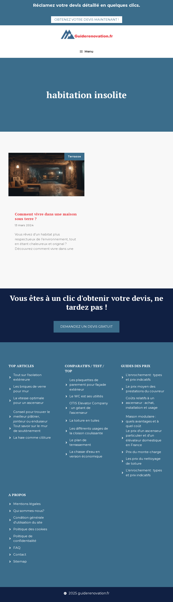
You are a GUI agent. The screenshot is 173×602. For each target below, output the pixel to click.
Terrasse (74, 156)
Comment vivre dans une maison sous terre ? (46, 216)
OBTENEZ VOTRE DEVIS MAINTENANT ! (86, 20)
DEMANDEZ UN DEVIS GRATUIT (86, 327)
